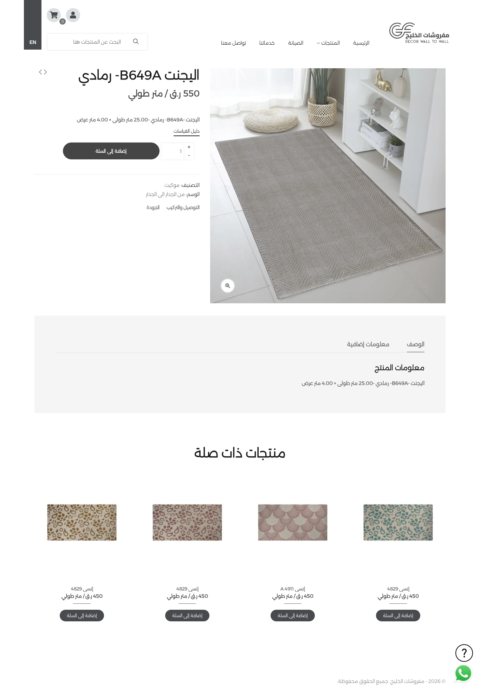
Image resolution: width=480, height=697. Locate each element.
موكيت (172, 185)
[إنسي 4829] (398, 522)
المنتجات (330, 43)
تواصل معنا (233, 43)
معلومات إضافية (368, 344)
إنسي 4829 (398, 588)
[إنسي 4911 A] (292, 522)
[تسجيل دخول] (73, 15)
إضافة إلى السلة (111, 151)
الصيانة (295, 43)
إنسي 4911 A (292, 588)
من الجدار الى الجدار (165, 194)
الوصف (415, 344)
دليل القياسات (187, 131)
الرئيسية (361, 43)
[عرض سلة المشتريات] (54, 15)
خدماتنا (267, 43)
